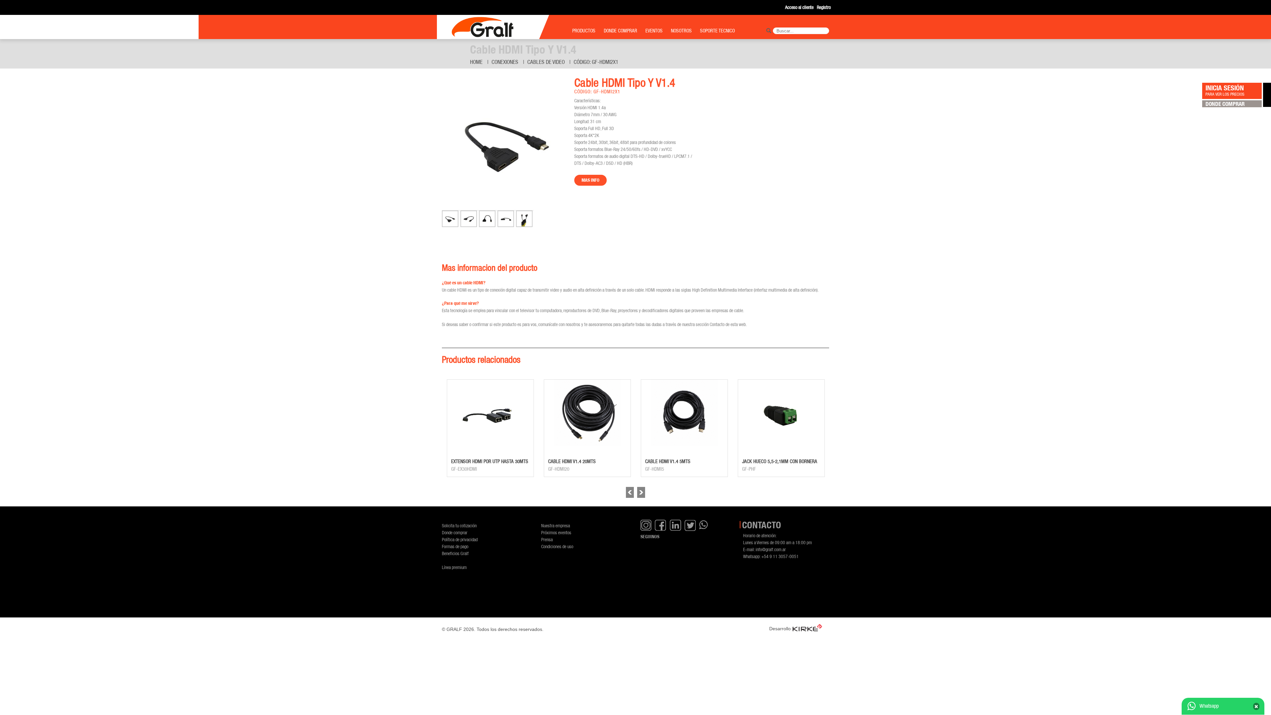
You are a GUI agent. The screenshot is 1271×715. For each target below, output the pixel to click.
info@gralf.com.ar (771, 549)
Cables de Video (546, 62)
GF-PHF (749, 469)
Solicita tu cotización (459, 525)
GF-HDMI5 (654, 469)
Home (476, 62)
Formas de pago (455, 546)
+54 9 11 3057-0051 (780, 556)
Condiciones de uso (557, 546)
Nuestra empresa (555, 525)
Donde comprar (454, 532)
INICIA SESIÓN (1225, 90)
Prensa (547, 539)
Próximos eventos (556, 532)
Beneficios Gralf (455, 553)
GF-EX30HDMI (464, 469)
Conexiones (505, 62)
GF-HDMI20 (558, 469)
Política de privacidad (460, 539)
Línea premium (454, 567)
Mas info (590, 180)
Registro (824, 7)
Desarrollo (780, 628)
